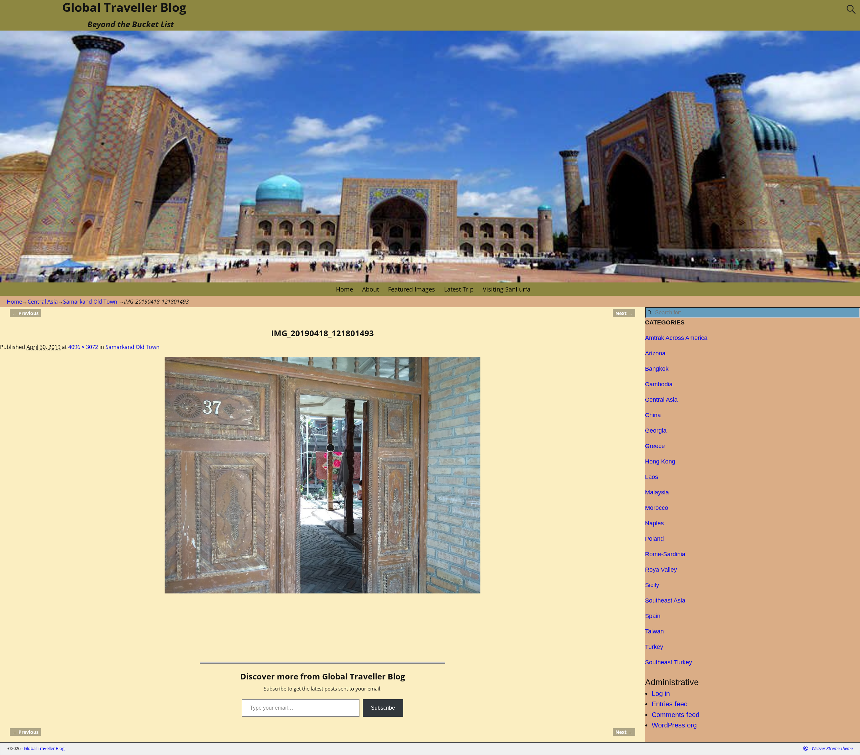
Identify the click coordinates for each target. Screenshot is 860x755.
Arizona (655, 353)
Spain (652, 616)
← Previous (25, 313)
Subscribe (383, 708)
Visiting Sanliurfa (506, 289)
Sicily (652, 585)
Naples (654, 523)
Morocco (656, 507)
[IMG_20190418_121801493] (322, 475)
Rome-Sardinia (665, 554)
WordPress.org (674, 725)
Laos (651, 477)
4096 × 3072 (83, 347)
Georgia (655, 430)
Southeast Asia (665, 600)
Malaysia (657, 492)
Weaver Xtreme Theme (832, 748)
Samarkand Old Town (90, 301)
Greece (655, 446)
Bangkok (657, 368)
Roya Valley (661, 569)
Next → (624, 313)
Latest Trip (459, 289)
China (653, 415)
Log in (661, 693)
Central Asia (43, 301)
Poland (654, 538)
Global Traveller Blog (44, 748)
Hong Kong (660, 461)
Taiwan (654, 631)
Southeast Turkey (668, 662)
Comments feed (675, 714)
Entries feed (670, 704)
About (370, 289)
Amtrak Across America (676, 338)
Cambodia (659, 384)
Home (344, 289)
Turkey (654, 646)
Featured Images (411, 289)
